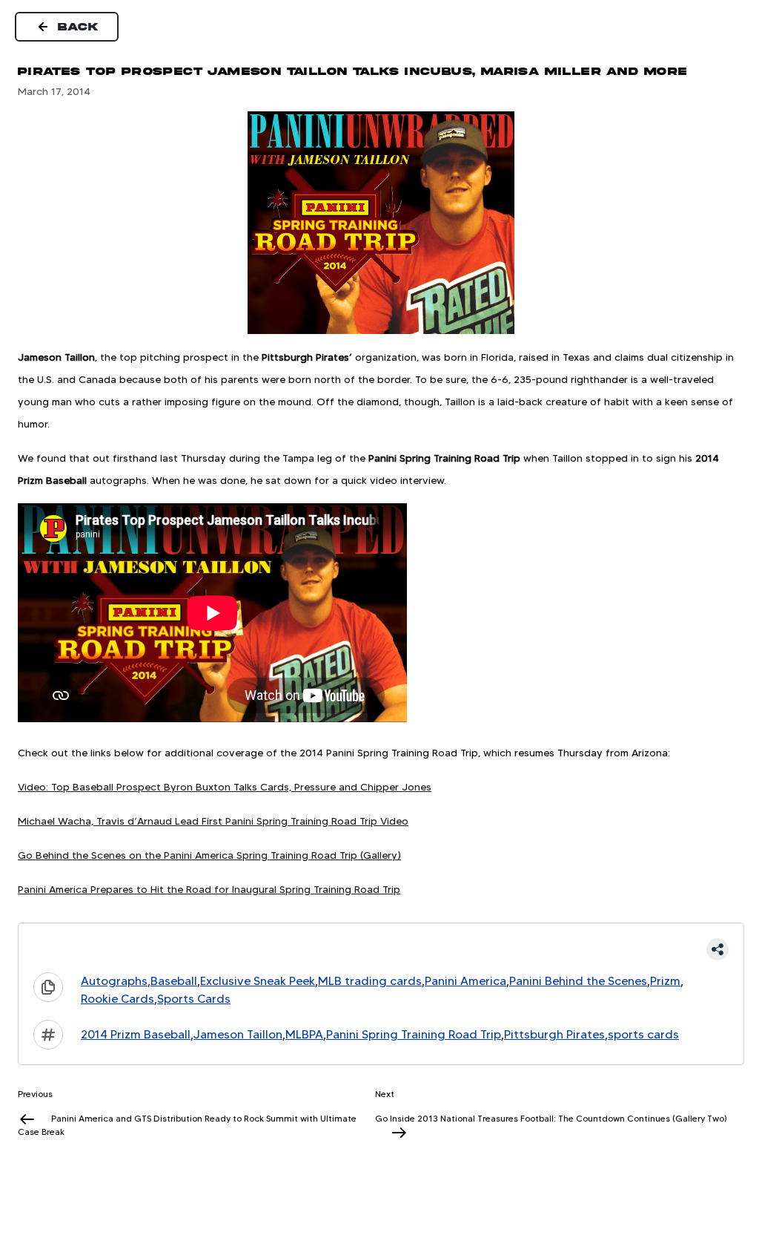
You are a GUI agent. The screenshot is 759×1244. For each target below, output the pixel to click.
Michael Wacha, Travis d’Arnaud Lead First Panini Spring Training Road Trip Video (213, 821)
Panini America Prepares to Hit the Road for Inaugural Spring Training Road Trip (209, 889)
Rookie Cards (117, 999)
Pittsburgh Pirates (554, 1034)
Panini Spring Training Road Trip (413, 1034)
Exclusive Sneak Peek (257, 981)
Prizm (665, 981)
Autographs (114, 981)
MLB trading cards (370, 981)
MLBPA (304, 1034)
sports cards (643, 1034)
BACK (78, 26)
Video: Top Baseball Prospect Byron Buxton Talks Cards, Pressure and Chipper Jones (224, 786)
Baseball (173, 981)
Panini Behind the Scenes (578, 981)
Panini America (465, 981)
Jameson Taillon (237, 1034)
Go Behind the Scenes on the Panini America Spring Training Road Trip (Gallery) (209, 855)
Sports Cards (194, 999)
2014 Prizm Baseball (135, 1034)
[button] (381, 949)
